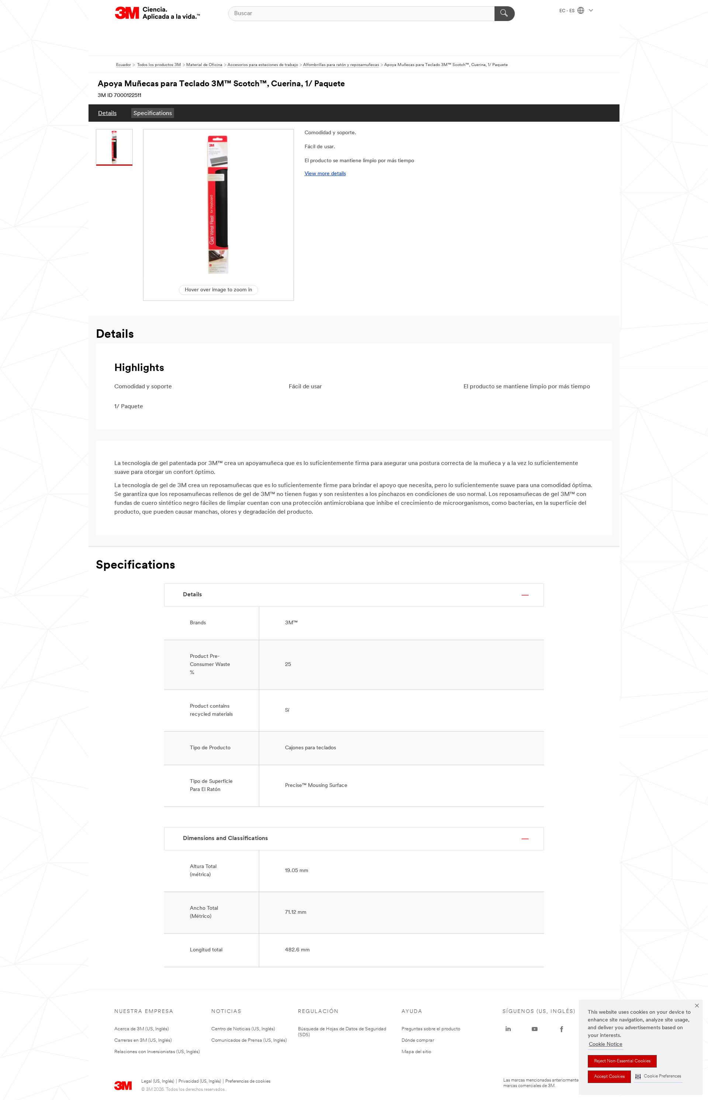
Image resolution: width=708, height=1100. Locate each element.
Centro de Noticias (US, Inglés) (243, 1029)
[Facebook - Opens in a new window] (561, 1029)
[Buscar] (504, 13)
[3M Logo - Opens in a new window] (157, 13)
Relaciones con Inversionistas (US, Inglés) (157, 1051)
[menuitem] (107, 113)
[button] (658, 1076)
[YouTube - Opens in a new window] (534, 1029)
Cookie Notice (605, 1044)
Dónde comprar (418, 1040)
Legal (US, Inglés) (157, 1081)
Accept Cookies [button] (609, 1077)
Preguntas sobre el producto (431, 1029)
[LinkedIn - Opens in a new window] (508, 1029)
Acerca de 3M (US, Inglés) (141, 1029)
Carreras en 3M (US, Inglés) (143, 1040)
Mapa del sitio (416, 1051)
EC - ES (567, 11)
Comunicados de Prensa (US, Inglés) (249, 1040)
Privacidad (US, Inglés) (199, 1081)
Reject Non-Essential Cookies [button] (622, 1061)
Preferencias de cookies (247, 1081)
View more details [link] (325, 174)
